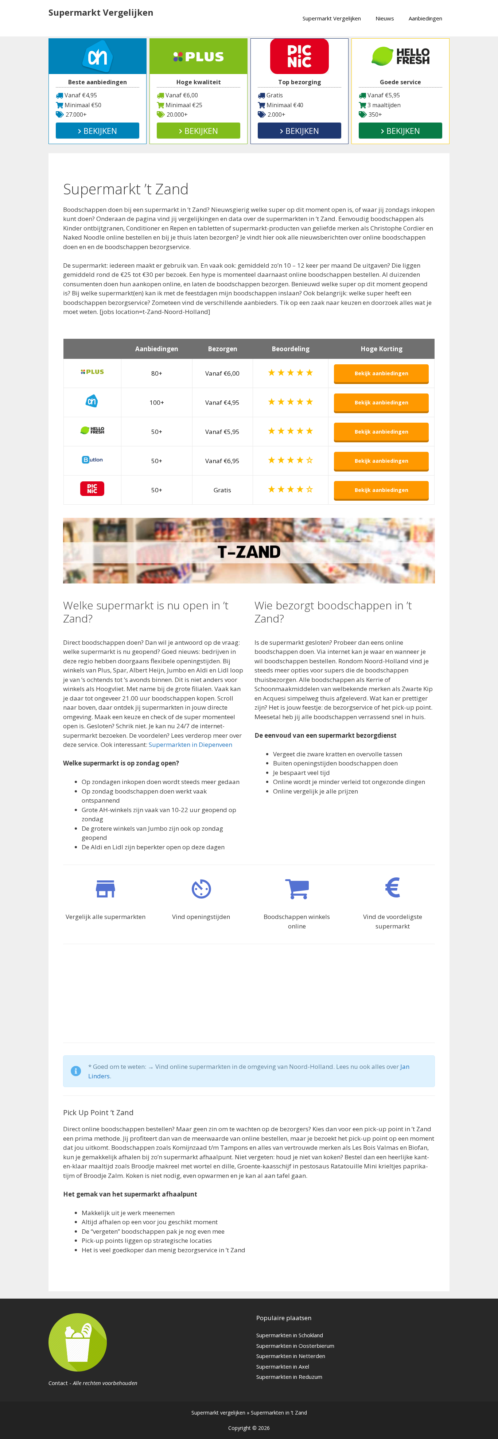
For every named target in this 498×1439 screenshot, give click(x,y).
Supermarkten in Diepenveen (190, 744)
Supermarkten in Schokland (289, 1335)
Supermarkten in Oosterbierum (295, 1345)
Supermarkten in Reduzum (289, 1376)
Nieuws (385, 18)
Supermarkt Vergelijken (100, 12)
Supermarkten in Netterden (290, 1356)
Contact (58, 1382)
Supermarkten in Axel (282, 1366)
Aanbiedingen (425, 18)
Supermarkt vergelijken (218, 1412)
